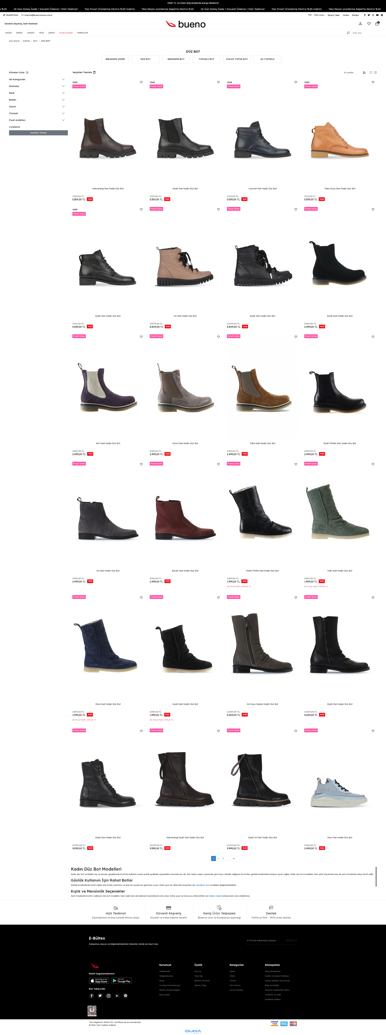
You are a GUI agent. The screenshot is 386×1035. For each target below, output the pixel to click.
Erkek (232, 976)
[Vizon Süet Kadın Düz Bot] (185, 387)
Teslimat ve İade (273, 994)
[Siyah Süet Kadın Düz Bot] (340, 260)
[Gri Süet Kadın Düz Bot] (108, 515)
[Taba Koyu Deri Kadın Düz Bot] (340, 133)
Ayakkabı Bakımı (273, 999)
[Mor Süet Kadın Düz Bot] (108, 387)
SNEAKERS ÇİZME (115, 59)
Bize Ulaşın (164, 994)
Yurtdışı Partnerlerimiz (169, 985)
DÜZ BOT (146, 59)
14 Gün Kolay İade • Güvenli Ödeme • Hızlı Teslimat (158, 9)
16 (234, 858)
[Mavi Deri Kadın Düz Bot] (340, 782)
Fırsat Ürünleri (66, 33)
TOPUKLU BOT (206, 59)
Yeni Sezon (235, 985)
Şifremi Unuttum (202, 980)
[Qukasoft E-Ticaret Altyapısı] (193, 1032)
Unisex (233, 980)
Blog (161, 980)
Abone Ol (291, 940)
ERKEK (19, 33)
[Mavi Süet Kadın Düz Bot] (108, 648)
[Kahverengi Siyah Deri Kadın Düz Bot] (185, 782)
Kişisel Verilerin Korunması (277, 980)
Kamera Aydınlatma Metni (277, 990)
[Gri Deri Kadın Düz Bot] (185, 260)
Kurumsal (165, 964)
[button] (377, 24)
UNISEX (30, 33)
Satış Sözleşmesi (273, 971)
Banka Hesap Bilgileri (169, 990)
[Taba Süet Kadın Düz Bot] (262, 387)
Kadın (232, 971)
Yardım (346, 15)
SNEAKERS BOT (176, 59)
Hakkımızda (164, 971)
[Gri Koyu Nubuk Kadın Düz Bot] (262, 648)
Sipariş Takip (334, 15)
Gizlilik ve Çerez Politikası (277, 976)
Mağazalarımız (166, 976)
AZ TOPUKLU (267, 59)
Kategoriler (237, 964)
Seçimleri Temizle (38, 132)
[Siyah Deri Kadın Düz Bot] (185, 133)
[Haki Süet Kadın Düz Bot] (340, 515)
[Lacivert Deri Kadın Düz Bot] (262, 133)
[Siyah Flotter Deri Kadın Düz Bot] (340, 387)
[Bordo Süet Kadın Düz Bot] (185, 515)
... (228, 858)
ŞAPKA (51, 33)
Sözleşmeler (272, 964)
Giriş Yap (199, 976)
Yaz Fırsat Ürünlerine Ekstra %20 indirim (35, 9)
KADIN (8, 33)
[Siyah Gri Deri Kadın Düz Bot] (262, 782)
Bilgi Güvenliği (271, 985)
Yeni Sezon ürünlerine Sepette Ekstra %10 (93, 9)
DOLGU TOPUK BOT (237, 59)
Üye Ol (198, 971)
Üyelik (198, 964)
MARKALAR (82, 33)
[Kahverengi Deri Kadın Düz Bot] (108, 133)
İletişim (355, 15)
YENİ (41, 33)
